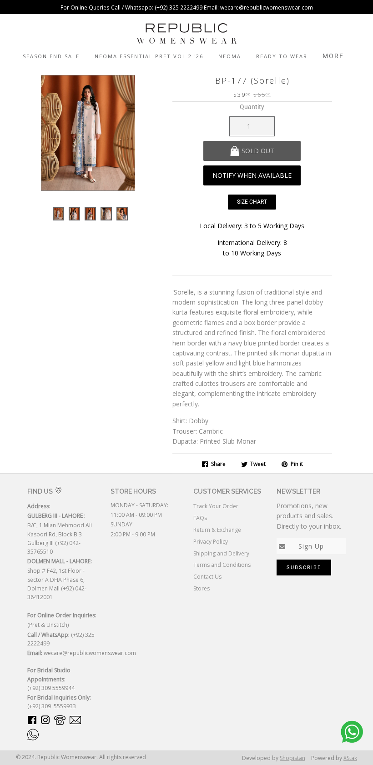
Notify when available (252, 175)
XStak (350, 758)
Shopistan (292, 758)
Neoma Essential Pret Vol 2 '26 (149, 56)
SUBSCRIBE (304, 567)
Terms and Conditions (222, 565)
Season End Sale (51, 56)
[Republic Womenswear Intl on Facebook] (32, 721)
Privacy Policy (210, 541)
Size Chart (252, 202)
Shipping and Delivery (221, 553)
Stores (201, 588)
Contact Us (207, 576)
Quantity (252, 106)
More (333, 56)
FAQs (200, 518)
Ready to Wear (281, 56)
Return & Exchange (217, 530)
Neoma (229, 56)
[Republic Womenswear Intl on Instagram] (45, 721)
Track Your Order (215, 506)
